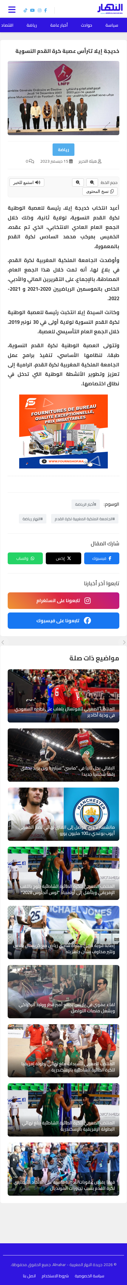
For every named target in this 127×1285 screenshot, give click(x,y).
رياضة (32, 25)
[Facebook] (45, 10)
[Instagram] (39, 10)
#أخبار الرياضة (85, 504)
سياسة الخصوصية (89, 1276)
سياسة (111, 25)
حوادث (86, 25)
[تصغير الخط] (92, 182)
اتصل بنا (29, 1276)
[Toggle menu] (13, 9)
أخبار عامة (59, 25)
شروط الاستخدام (55, 1276)
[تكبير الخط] (78, 182)
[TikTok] (25, 10)
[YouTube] (32, 10)
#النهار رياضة (32, 518)
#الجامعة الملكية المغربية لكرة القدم (85, 518)
